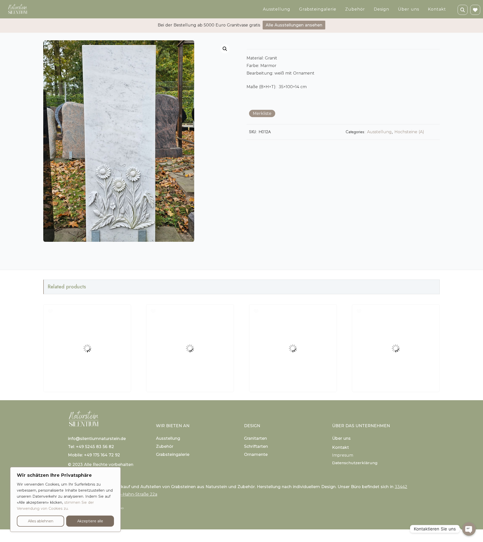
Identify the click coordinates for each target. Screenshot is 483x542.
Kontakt (437, 9)
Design (381, 9)
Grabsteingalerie (317, 9)
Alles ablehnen (40, 521)
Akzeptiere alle (90, 521)
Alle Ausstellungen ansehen (294, 25)
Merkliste (262, 113)
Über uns (408, 9)
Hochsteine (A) (409, 131)
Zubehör (355, 9)
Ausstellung (276, 9)
